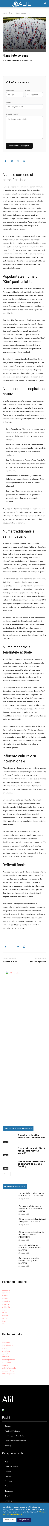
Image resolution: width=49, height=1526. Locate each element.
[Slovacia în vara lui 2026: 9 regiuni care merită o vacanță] (9, 1151)
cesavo (5, 1365)
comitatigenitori (8, 1374)
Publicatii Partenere (12, 1431)
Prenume (11, 90)
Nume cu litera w (10, 961)
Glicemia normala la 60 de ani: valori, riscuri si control (32, 1220)
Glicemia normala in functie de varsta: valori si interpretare (31, 1234)
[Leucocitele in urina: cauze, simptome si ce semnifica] (9, 1197)
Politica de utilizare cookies (15, 1441)
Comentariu (12, 114)
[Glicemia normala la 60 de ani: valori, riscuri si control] (9, 1223)
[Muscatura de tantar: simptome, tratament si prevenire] (9, 1249)
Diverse (8, 1472)
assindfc (5, 1354)
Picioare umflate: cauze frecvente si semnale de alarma (30, 1208)
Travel (11, 13)
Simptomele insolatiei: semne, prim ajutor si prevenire (29, 1260)
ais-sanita (6, 1342)
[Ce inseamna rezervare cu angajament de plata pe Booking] (9, 1164)
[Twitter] (11, 161)
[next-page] (8, 1174)
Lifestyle (8, 1476)
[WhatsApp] (24, 161)
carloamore (6, 1362)
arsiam (4, 1348)
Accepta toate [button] (24, 1520)
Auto (7, 1462)
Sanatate (8, 1481)
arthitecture (7, 1307)
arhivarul (5, 1304)
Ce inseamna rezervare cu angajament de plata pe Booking (31, 1164)
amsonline (6, 1301)
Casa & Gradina (11, 1467)
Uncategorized (10, 1501)
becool (4, 1318)
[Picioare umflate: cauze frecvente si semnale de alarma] (9, 1210)
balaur (4, 1313)
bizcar (4, 1321)
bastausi (5, 1357)
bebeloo (5, 1316)
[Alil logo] (24, 4)
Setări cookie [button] (9, 1520)
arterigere (6, 1351)
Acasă (5, 13)
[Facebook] (5, 161)
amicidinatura (7, 1345)
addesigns (6, 1290)
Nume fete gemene (38, 961)
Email (9, 102)
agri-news (6, 1293)
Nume (28, 90)
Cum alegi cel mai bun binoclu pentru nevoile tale (31, 1136)
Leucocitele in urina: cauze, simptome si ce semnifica (31, 1194)
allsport (5, 1298)
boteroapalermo (8, 1359)
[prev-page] (4, 1174)
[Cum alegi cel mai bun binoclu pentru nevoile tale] (9, 1138)
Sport (7, 1486)
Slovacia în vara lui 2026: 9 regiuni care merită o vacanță (31, 1150)
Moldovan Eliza (13, 60)
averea (5, 1310)
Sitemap (8, 1446)
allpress (5, 1296)
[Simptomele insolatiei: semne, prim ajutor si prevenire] (9, 1262)
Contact (8, 1426)
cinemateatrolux (8, 1371)
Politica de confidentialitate (15, 1436)
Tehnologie (9, 1491)
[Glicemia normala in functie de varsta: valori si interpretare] (9, 1236)
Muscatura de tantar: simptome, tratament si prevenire (30, 1247)
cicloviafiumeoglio (9, 1368)
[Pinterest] (18, 161)
